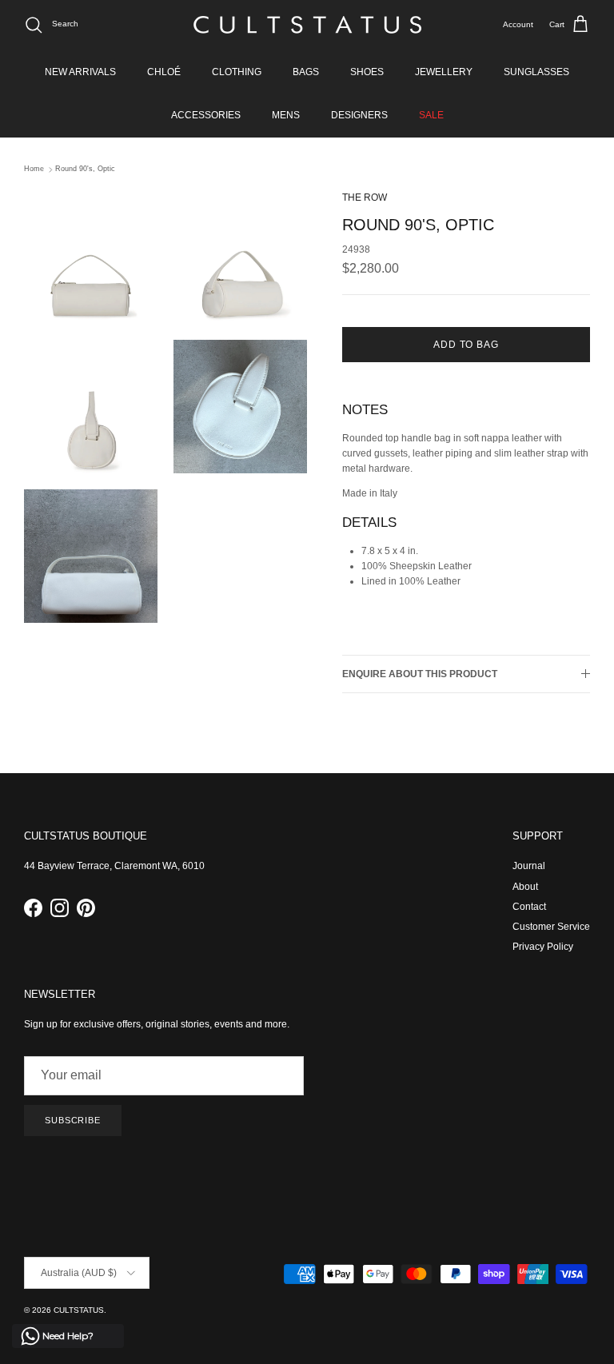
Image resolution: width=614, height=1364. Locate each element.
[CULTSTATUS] (307, 25)
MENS (286, 115)
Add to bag (466, 344)
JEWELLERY (443, 72)
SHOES (367, 72)
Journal (528, 865)
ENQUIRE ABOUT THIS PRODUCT (419, 674)
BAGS (306, 72)
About (525, 886)
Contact (529, 906)
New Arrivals (80, 72)
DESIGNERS (359, 115)
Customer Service (551, 926)
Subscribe (73, 1120)
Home (34, 169)
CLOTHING (236, 72)
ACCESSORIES (206, 115)
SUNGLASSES (536, 72)
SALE (431, 115)
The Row (364, 197)
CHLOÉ (164, 72)
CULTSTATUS (79, 1310)
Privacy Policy (542, 946)
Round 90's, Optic (85, 169)
